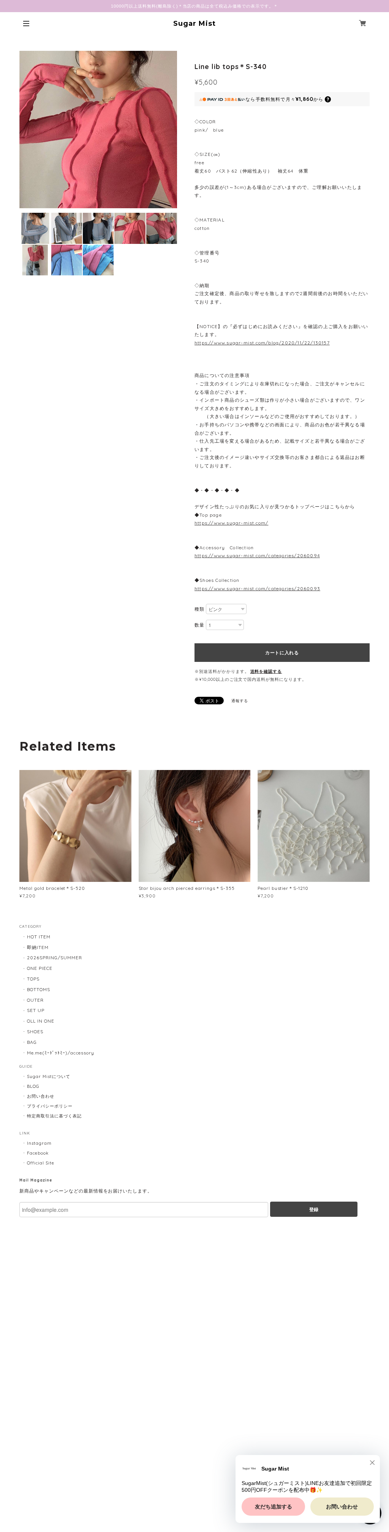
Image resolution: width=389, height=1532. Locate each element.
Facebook (38, 1153)
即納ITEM (38, 947)
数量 (199, 625)
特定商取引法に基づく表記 (54, 1116)
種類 (199, 609)
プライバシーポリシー (50, 1106)
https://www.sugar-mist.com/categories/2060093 (257, 588)
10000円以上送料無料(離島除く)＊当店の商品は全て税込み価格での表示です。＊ (194, 6)
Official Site (40, 1163)
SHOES (35, 1031)
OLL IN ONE (40, 1021)
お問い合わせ (40, 1096)
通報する (239, 700)
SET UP (35, 1010)
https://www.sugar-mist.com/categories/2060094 (257, 555)
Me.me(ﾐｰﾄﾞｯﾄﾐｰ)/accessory (60, 1053)
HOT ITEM (39, 937)
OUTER (35, 1000)
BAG (32, 1042)
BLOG (33, 1086)
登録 (313, 1209)
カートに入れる (282, 652)
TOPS (33, 979)
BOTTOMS (38, 989)
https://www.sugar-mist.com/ (231, 523)
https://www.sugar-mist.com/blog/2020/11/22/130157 (262, 343)
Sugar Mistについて (48, 1076)
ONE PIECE (39, 968)
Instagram (39, 1143)
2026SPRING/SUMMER (54, 957)
